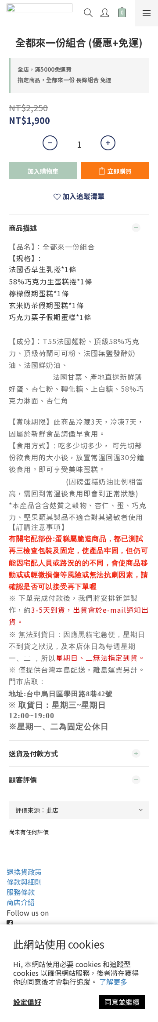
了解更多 (113, 981)
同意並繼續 (122, 1002)
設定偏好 (27, 1002)
